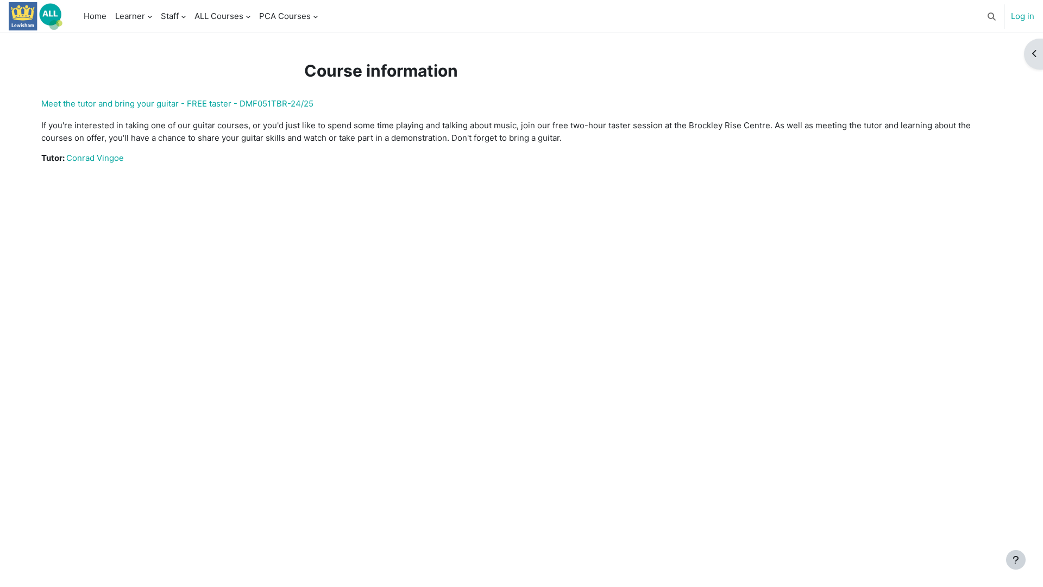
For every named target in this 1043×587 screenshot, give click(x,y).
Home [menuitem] (95, 16)
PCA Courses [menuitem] (285, 16)
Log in (1022, 16)
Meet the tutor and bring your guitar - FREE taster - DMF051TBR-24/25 (177, 103)
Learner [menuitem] (130, 16)
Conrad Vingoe (95, 158)
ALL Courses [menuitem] (218, 16)
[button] (992, 16)
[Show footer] (1016, 560)
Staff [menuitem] (170, 16)
